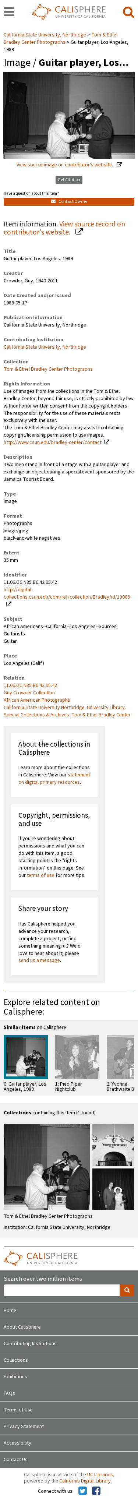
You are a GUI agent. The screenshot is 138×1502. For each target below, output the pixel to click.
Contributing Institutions (30, 1343)
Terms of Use (18, 1410)
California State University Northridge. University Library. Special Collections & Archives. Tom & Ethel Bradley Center (67, 711)
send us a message (39, 960)
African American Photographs (37, 700)
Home (10, 1310)
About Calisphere (22, 1327)
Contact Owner (72, 201)
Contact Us (16, 1459)
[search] (128, 12)
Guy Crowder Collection (29, 693)
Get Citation (69, 180)
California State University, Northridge (45, 35)
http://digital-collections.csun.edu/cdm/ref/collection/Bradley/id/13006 (67, 593)
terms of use (40, 875)
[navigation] (9, 12)
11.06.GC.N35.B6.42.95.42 (30, 685)
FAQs (9, 1393)
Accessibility (17, 1443)
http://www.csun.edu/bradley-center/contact (53, 442)
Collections (16, 1360)
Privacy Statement (24, 1426)
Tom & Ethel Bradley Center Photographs (60, 38)
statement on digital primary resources (54, 778)
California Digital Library (85, 1481)
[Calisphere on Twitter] (82, 1491)
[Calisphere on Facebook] (96, 1491)
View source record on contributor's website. (64, 228)
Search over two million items (43, 1279)
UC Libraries (100, 1474)
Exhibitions (15, 1377)
